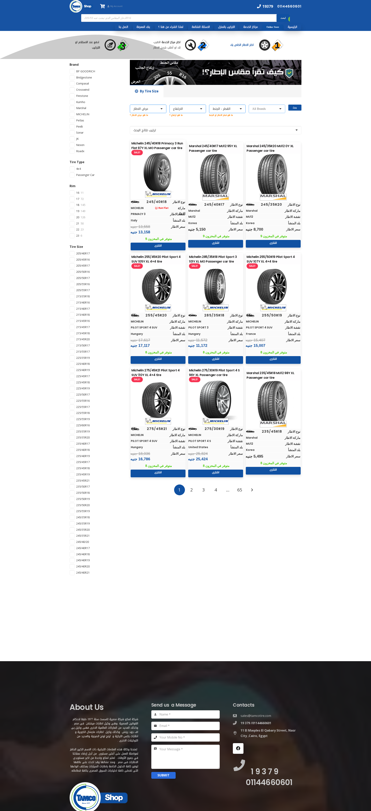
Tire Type (77, 162)
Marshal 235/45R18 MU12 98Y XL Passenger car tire (270, 375)
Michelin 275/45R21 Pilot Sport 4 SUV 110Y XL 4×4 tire (155, 372)
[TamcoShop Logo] (81, 6)
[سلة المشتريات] (102, 6)
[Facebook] (238, 748)
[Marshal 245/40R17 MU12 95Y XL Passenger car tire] (215, 176)
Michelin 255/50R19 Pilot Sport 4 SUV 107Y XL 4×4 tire (271, 259)
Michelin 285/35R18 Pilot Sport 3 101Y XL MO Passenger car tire (213, 259)
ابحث (283, 18)
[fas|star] (275, 45)
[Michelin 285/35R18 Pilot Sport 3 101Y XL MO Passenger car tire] (215, 287)
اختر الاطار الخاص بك (242, 45)
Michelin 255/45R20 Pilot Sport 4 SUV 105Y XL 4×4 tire (156, 259)
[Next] (251, 489)
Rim (73, 186)
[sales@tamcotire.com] (237, 715)
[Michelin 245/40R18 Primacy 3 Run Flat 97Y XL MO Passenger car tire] (158, 173)
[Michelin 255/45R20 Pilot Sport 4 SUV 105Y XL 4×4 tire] (158, 287)
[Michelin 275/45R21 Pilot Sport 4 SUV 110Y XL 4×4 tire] (158, 400)
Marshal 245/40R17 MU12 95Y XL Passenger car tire (213, 148)
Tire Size (76, 247)
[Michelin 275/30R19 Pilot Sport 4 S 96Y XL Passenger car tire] (215, 400)
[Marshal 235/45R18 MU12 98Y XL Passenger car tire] (273, 403)
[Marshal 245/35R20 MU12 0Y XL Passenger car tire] (273, 176)
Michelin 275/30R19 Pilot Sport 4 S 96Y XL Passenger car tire (214, 372)
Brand (74, 64)
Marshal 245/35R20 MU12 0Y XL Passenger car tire (270, 148)
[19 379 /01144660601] (237, 723)
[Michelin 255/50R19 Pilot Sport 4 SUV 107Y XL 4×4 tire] (273, 287)
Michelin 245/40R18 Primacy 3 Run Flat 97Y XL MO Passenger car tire (157, 145)
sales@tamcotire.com (256, 716)
